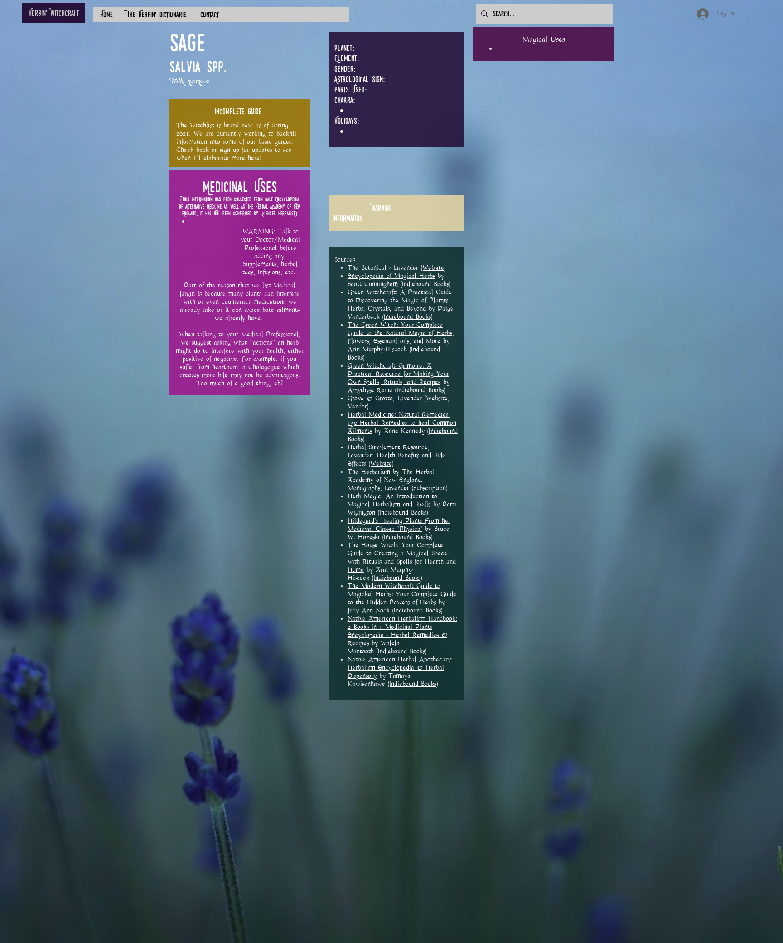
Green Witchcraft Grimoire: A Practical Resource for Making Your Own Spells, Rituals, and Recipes (398, 374)
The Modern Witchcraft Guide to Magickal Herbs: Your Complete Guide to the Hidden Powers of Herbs (402, 594)
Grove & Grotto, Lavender (386, 398)
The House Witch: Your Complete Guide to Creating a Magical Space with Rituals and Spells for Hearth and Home (402, 557)
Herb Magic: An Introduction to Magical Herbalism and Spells (392, 500)
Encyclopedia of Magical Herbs (391, 276)
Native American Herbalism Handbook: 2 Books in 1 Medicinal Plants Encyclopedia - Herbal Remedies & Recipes (402, 631)
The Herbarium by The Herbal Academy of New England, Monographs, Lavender (391, 480)
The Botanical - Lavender (384, 268)
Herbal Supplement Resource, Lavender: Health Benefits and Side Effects (396, 455)
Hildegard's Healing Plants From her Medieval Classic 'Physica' (399, 525)
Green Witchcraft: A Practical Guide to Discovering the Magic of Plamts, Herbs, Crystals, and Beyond (400, 300)
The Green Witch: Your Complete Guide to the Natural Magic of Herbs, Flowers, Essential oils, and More (401, 333)
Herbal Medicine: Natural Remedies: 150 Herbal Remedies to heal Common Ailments (402, 423)
